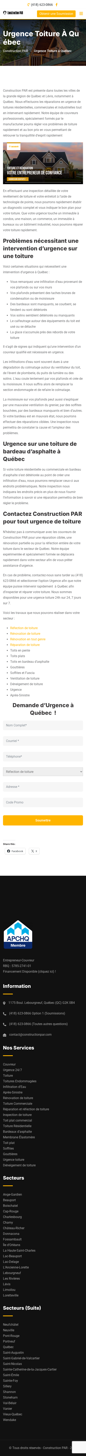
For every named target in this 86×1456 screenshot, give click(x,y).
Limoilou (9, 1290)
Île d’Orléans (11, 1245)
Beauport (9, 1200)
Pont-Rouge (11, 1336)
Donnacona (11, 1234)
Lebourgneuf (12, 1273)
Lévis (6, 1284)
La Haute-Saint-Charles (19, 1250)
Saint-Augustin (13, 1353)
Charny (8, 1222)
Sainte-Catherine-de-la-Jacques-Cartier (30, 1369)
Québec (8, 1347)
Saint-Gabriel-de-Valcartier (21, 1358)
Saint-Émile (11, 1375)
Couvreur (9, 1064)
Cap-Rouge (10, 1211)
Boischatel (10, 1206)
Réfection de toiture (24, 628)
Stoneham (10, 1397)
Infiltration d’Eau (14, 1087)
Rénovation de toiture (25, 634)
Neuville (8, 1330)
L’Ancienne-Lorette (16, 1267)
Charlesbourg (12, 1217)
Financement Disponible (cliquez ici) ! (29, 971)
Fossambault (12, 1239)
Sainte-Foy (10, 1381)
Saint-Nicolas (12, 1364)
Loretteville (10, 1295)
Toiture (8, 1075)
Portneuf (9, 1341)
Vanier (7, 1409)
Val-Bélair (9, 1403)
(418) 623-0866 (42, 5)
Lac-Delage (11, 1262)
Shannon (9, 1392)
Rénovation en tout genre (27, 639)
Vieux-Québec (12, 1414)
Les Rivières (11, 1278)
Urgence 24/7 (12, 1070)
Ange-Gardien (12, 1194)
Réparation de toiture (25, 645)
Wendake (9, 1420)
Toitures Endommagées (19, 1081)
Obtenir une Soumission (56, 14)
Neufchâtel (10, 1324)
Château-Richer (13, 1228)
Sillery (7, 1386)
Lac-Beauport (12, 1256)
